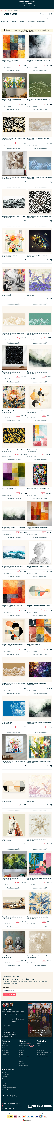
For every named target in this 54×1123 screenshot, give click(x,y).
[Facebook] (12, 1096)
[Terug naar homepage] (9, 14)
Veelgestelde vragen (9, 1026)
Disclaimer (22, 1113)
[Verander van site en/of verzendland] (52, 10)
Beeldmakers (22, 21)
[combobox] (23, 18)
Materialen (31, 21)
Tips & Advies (40, 21)
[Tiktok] (17, 1096)
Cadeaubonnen (8, 1036)
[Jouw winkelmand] (51, 14)
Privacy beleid (43, 1113)
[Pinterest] (10, 1096)
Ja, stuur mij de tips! (9, 994)
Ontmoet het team (34, 1035)
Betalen (6, 1030)
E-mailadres (6, 987)
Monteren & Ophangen (10, 1034)
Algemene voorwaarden (13, 1113)
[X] (14, 1096)
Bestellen (6, 1028)
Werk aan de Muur (8, 1069)
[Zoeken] (51, 18)
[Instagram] (8, 1096)
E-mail (14, 1021)
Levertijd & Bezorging (9, 1032)
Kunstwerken (4, 21)
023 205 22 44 (21, 1019)
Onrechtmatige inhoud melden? (32, 1113)
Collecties (13, 21)
